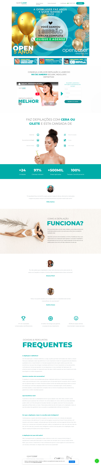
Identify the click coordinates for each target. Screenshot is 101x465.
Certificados (63, 3)
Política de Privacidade (37, 462)
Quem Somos (39, 3)
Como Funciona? (52, 3)
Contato (80, 3)
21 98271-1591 (72, 3)
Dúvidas (38, 4)
